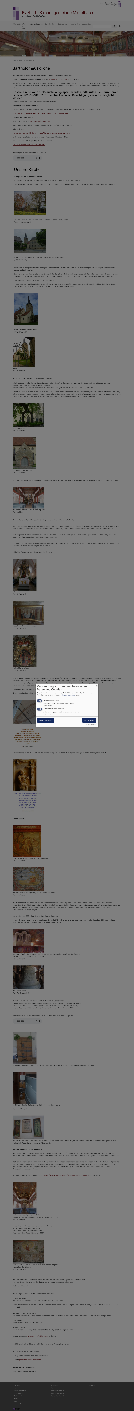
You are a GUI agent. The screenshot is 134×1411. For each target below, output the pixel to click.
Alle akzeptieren (89, 720)
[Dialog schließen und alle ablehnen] (96, 685)
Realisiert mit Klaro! (91, 724)
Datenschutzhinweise (68, 695)
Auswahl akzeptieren (45, 720)
